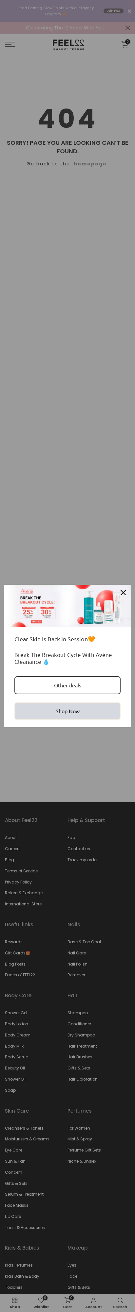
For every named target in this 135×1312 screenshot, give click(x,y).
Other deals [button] (67, 685)
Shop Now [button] (68, 711)
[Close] (123, 592)
